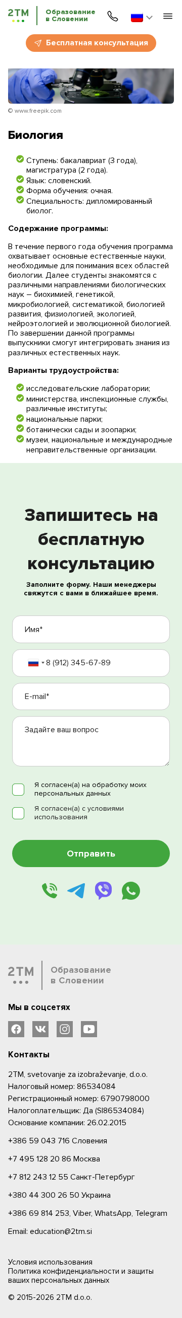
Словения (57, 1141)
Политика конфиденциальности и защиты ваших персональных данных (81, 1276)
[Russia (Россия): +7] (36, 663)
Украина (59, 1195)
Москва (54, 1159)
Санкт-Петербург (71, 1177)
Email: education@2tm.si (50, 1231)
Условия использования (50, 1262)
